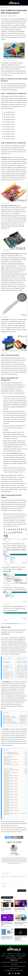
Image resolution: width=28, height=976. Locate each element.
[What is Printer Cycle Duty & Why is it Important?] (21, 917)
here (23, 508)
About (4, 953)
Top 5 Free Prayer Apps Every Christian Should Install (6, 909)
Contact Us (20, 958)
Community (10, 953)
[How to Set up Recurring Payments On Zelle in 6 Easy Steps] (7, 917)
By (1, 15)
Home (3, 7)
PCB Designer (11, 854)
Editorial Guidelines (21, 955)
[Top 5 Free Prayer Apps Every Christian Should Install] (7, 903)
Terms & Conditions (10, 955)
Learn (6, 7)
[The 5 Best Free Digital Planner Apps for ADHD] (21, 903)
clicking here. (22, 623)
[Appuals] (14, 3)
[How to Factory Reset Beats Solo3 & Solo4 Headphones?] (21, 931)
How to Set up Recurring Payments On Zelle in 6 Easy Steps (7, 923)
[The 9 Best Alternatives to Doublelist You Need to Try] (7, 931)
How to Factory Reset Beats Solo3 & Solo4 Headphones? (21, 938)
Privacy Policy (17, 953)
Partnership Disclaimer (10, 958)
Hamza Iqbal (4, 15)
